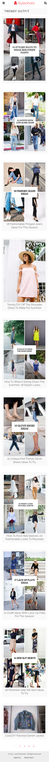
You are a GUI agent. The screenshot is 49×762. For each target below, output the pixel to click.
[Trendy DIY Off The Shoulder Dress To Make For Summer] (24, 301)
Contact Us (17, 758)
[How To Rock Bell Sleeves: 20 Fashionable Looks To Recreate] (24, 533)
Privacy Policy (29, 758)
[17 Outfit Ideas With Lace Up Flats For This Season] (24, 610)
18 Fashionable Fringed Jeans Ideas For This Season (24, 225)
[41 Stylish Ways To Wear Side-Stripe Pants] (24, 80)
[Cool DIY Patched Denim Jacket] (24, 732)
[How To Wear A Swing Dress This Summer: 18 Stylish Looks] (24, 379)
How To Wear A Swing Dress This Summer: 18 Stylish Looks (24, 383)
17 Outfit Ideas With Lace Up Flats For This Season (24, 614)
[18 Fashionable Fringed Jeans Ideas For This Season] (24, 221)
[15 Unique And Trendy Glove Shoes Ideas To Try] (24, 456)
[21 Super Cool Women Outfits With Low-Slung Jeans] (24, 150)
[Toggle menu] (3, 3)
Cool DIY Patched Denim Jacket (24, 735)
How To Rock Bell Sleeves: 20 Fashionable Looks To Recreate (24, 537)
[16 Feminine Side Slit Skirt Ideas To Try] (24, 687)
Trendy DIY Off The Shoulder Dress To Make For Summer (24, 306)
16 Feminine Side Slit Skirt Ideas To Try (24, 691)
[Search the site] (45, 3)
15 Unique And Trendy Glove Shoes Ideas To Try (24, 460)
